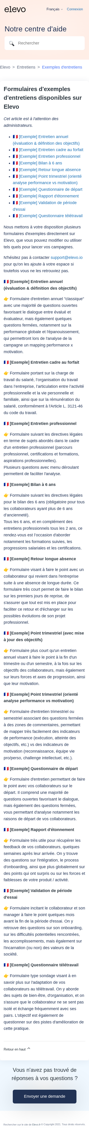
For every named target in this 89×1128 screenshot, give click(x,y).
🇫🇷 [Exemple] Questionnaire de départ (47, 189)
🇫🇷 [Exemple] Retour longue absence (47, 169)
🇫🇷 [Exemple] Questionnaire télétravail (48, 215)
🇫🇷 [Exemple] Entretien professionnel (46, 156)
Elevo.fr (36, 1124)
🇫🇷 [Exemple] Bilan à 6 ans (37, 163)
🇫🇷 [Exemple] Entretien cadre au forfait (48, 149)
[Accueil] (15, 9)
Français (53, 9)
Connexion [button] (75, 9)
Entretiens (26, 67)
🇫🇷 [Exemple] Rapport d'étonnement (46, 196)
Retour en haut (15, 1049)
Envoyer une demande (44, 1096)
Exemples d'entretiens (62, 67)
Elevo (5, 67)
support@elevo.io (67, 257)
